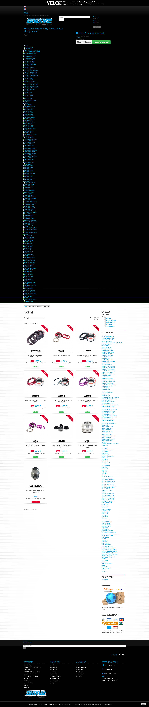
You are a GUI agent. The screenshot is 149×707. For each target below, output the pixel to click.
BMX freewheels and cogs (108, 374)
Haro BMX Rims (28, 90)
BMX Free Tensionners (30, 268)
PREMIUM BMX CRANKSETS (109, 409)
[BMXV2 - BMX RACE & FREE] (39, 21)
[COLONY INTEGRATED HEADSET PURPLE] (87, 382)
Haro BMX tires (105, 394)
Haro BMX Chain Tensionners (31, 75)
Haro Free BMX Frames (108, 350)
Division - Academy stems (108, 481)
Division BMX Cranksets (30, 211)
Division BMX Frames (29, 190)
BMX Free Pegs (28, 296)
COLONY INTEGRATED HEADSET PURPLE (87, 401)
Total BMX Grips (28, 176)
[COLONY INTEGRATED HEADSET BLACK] (87, 336)
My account (81, 662)
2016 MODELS (105, 346)
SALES (103, 565)
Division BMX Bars (29, 193)
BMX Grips (104, 448)
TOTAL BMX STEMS (107, 431)
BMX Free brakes (28, 287)
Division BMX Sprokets (30, 220)
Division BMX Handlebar (108, 479)
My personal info (80, 674)
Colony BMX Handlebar (107, 450)
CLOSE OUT (105, 566)
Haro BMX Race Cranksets (31, 70)
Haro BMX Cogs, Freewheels (31, 76)
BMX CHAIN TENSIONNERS (109, 532)
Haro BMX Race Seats (30, 81)
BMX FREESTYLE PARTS (108, 498)
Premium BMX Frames (30, 140)
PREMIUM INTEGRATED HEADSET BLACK (35, 355)
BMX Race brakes (28, 131)
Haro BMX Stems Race (30, 64)
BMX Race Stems (28, 112)
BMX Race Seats (28, 126)
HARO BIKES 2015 (106, 347)
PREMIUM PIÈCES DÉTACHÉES (110, 397)
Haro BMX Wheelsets (29, 89)
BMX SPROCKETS (106, 524)
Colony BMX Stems (29, 189)
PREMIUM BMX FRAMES (108, 402)
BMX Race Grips (28, 114)
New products (53, 667)
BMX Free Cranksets (29, 259)
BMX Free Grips (28, 252)
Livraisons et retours (55, 680)
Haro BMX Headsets (29, 67)
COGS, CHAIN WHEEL (107, 535)
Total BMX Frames (29, 165)
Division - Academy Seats (30, 232)
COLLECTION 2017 (106, 344)
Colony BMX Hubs (28, 217)
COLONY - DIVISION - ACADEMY (110, 444)
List (98, 319)
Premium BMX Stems (29, 148)
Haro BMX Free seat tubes (108, 380)
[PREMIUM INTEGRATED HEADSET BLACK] (35, 336)
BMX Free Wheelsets (29, 290)
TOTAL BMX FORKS (107, 428)
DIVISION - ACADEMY (107, 476)
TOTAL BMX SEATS (107, 434)
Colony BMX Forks (29, 186)
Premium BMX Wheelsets (30, 158)
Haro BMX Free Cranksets (30, 69)
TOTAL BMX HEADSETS (108, 439)
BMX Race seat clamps (30, 129)
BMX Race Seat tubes (29, 128)
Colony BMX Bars (28, 187)
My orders (78, 665)
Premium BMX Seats (29, 154)
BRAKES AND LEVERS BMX (109, 551)
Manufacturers (53, 669)
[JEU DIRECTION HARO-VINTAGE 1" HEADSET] (35, 472)
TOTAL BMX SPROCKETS (108, 436)
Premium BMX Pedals (29, 151)
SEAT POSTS (105, 543)
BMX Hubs (104, 470)
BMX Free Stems (28, 249)
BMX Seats (104, 461)
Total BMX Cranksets (29, 172)
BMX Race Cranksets (29, 117)
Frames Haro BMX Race (30, 55)
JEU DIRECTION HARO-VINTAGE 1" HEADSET (36, 491)
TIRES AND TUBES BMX (108, 557)
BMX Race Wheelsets (29, 133)
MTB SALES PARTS (107, 563)
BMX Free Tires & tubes (30, 293)
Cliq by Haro (27, 101)
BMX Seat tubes (106, 462)
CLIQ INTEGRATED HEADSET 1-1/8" (61, 446)
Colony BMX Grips (28, 195)
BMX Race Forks (28, 109)
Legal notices (53, 674)
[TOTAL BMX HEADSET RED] (61, 336)
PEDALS (104, 538)
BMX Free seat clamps (30, 284)
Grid (95, 319)
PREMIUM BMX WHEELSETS (109, 417)
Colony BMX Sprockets (30, 200)
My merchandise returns (82, 667)
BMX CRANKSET (106, 523)
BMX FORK (105, 507)
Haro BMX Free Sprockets (30, 72)
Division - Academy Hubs (30, 221)
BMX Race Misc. (28, 136)
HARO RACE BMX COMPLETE (32, 52)
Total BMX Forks (28, 167)
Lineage (26, 103)
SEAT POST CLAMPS (107, 546)
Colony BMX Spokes (29, 218)
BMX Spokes (105, 472)
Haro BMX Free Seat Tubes (31, 83)
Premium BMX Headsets (30, 147)
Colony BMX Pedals (29, 204)
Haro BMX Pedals (28, 78)
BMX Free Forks (28, 243)
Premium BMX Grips (29, 145)
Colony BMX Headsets (30, 197)
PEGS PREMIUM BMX (107, 422)
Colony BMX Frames (29, 184)
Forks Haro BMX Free (29, 56)
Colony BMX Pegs (28, 225)
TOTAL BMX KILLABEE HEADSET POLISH (87, 446)
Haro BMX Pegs (28, 98)
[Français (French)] (25, 8)
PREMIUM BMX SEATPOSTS (109, 416)
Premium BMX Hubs (29, 159)
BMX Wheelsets (106, 465)
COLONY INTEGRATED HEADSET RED (35, 401)
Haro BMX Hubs (28, 92)
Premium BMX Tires (29, 161)
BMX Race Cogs (28, 123)
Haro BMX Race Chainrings (108, 370)
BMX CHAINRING (106, 526)
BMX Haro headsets (107, 364)
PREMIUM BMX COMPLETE (109, 398)
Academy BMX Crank (107, 490)
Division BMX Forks (29, 192)
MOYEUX (104, 442)
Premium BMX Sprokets (30, 153)
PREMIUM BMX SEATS (108, 414)
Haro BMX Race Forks (107, 355)
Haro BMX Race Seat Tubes (31, 84)
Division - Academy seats (108, 487)
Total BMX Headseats (29, 178)
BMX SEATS (105, 540)
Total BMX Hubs (28, 179)
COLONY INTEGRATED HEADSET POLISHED (61, 401)
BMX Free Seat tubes (29, 280)
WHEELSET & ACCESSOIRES (109, 552)
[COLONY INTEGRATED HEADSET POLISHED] (61, 382)
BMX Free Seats (28, 277)
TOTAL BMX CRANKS (107, 433)
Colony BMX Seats (29, 206)
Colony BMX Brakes (29, 209)
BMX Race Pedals (28, 125)
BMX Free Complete (29, 237)
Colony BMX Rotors (29, 223)
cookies (68, 704)
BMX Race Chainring (29, 119)
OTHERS (104, 559)
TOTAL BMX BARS (106, 430)
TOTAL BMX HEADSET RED (61, 355)
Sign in (26, 12)
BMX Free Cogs (28, 271)
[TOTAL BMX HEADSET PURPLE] (35, 427)
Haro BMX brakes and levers (109, 384)
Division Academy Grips (30, 203)
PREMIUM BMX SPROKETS (109, 423)
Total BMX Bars (28, 168)
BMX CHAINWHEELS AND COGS (110, 534)
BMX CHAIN (105, 528)
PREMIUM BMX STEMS (108, 412)
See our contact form (110, 673)
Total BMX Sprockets (29, 173)
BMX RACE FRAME (107, 503)
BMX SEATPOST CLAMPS (109, 548)
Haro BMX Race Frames (108, 352)
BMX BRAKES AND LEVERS (109, 549)
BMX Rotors (105, 451)
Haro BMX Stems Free (30, 63)
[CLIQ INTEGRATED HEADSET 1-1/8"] (61, 427)
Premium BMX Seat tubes (30, 156)
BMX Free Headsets (29, 256)
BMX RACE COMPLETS (108, 501)
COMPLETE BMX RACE (108, 338)
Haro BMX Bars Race (29, 61)
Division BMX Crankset (107, 489)
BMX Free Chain (28, 265)
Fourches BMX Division (107, 482)
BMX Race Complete (29, 106)
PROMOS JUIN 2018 (107, 349)
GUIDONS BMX (106, 510)
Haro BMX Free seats (107, 377)
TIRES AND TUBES (107, 555)
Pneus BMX (105, 468)
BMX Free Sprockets (29, 262)
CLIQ (108, 318)
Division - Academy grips (108, 484)
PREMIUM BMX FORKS (108, 403)
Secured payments (54, 678)
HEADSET (104, 518)
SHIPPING (104, 571)
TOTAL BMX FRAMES (107, 426)
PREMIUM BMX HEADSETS (109, 408)
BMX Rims (104, 467)
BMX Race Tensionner (29, 122)
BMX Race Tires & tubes (30, 134)
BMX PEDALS (105, 537)
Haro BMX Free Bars (107, 356)
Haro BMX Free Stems (107, 360)
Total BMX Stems (28, 170)
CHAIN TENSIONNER (107, 531)
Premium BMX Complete (30, 139)
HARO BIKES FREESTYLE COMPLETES (112, 342)
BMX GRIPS (105, 515)
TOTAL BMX (110, 326)
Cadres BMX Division (107, 478)
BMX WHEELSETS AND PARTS (110, 554)
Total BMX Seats (28, 175)
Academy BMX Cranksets (30, 212)
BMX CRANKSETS (106, 521)
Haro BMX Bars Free (29, 59)
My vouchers (79, 676)
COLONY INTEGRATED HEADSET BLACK (87, 355)
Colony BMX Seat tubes (30, 207)
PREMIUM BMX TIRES (108, 420)
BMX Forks (104, 447)
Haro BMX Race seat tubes (108, 381)
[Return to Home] (26, 307)
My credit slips (79, 669)
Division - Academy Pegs (30, 228)
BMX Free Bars (28, 246)
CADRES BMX (105, 504)
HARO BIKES (110, 322)
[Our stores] (105, 579)
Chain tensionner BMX (107, 372)
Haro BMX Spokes (28, 94)
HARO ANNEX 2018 (107, 341)
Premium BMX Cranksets (30, 150)
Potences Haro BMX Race (108, 361)
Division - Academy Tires (30, 229)
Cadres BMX (105, 445)
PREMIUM (109, 324)
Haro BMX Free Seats (29, 80)
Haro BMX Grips (28, 66)
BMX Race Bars (28, 111)
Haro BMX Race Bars (107, 358)
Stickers (26, 226)
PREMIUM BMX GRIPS (108, 406)
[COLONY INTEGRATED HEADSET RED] (35, 382)
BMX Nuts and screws (107, 392)
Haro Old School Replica (30, 100)
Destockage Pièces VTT (30, 299)
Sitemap (52, 683)
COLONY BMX (111, 320)
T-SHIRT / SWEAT (106, 568)
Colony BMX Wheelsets (30, 214)
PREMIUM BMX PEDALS (108, 411)
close (143, 704)
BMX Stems (105, 453)
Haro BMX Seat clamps (107, 383)
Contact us (26, 13)
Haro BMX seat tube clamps (31, 86)
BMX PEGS (105, 560)
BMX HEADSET (106, 520)
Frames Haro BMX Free (30, 53)
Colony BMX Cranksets (30, 198)
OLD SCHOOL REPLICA (108, 336)
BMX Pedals (105, 459)
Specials (52, 665)
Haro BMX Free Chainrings (31, 73)
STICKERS (104, 562)
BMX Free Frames (28, 240)
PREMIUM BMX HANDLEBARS (110, 405)
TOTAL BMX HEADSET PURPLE (35, 445)
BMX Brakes (105, 464)
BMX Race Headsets (29, 115)
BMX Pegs (104, 473)
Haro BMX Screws (28, 95)
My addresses (79, 671)
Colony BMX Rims (28, 215)
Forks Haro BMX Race (29, 58)
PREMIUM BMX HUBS (107, 419)
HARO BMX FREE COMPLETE (32, 50)
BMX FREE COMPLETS (108, 500)
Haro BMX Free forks (107, 353)
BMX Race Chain (28, 120)
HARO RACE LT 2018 (107, 339)
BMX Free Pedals (28, 274)
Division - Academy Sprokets (109, 486)
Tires (25, 231)
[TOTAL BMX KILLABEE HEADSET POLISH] (87, 427)
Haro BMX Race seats (107, 378)
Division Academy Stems (30, 201)
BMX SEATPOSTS (106, 545)
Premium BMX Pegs (29, 162)
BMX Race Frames (29, 108)
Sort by (26, 318)
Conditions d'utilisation (55, 676)
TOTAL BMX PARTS (107, 440)
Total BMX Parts (28, 181)
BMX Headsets (105, 454)
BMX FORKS (105, 506)
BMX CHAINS (105, 529)
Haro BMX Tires (28, 97)
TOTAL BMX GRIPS (107, 437)
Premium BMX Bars (29, 144)
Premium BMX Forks (29, 142)
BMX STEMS (105, 512)
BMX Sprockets (106, 458)
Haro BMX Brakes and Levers (31, 87)
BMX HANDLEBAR (106, 509)
